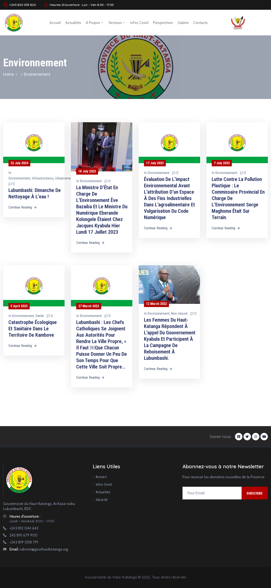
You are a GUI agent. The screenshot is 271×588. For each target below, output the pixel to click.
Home (8, 74)
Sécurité (102, 500)
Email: (39, 549)
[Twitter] (247, 436)
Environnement (19, 178)
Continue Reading (20, 207)
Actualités (73, 23)
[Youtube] (264, 436)
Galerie (183, 23)
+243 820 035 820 (22, 5)
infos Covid (139, 23)
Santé (39, 316)
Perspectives (163, 23)
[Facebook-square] (238, 436)
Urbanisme (63, 178)
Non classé (179, 313)
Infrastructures (43, 178)
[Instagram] (255, 436)
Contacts (200, 23)
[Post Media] (34, 143)
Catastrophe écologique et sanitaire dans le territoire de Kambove (32, 328)
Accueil (55, 23)
